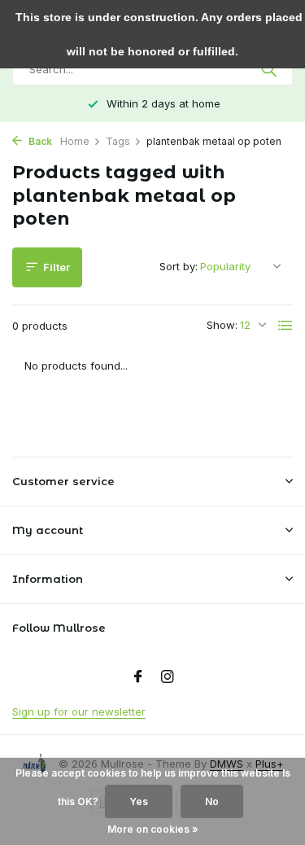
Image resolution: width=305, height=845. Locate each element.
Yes (138, 801)
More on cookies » (152, 829)
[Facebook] (138, 677)
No (212, 801)
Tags (118, 141)
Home (74, 141)
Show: (222, 324)
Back (39, 141)
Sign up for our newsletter (79, 711)
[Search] (270, 69)
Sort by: (178, 266)
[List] (285, 325)
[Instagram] (167, 677)
